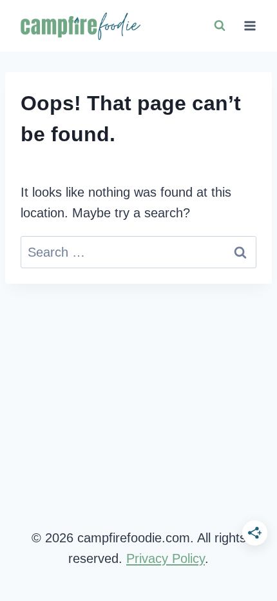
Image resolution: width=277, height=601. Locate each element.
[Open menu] (250, 25)
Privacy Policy (165, 558)
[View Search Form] (219, 25)
